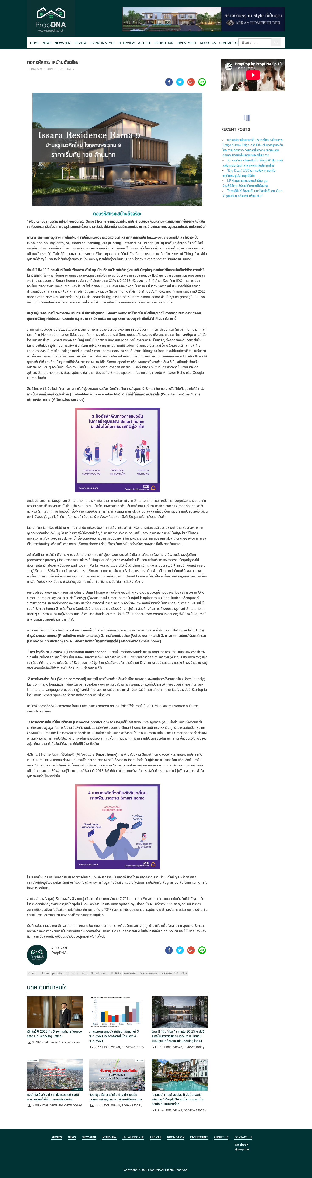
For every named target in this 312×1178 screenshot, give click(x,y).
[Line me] (202, 84)
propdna (57, 973)
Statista (116, 973)
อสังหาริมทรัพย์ (170, 973)
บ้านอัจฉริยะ (130, 973)
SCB (84, 973)
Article (144, 42)
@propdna (242, 1149)
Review (80, 42)
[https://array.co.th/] (203, 19)
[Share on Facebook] (169, 84)
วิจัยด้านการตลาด (149, 973)
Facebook (241, 1144)
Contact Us (229, 42)
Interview (126, 42)
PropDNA (64, 69)
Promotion (163, 42)
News (47, 42)
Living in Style (133, 1137)
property (72, 973)
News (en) (63, 42)
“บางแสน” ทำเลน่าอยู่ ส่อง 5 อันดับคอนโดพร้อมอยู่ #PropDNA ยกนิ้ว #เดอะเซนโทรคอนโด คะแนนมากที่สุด (178, 1099)
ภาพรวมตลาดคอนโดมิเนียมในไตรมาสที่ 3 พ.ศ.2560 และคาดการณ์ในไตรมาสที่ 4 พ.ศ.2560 (114, 1036)
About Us (208, 42)
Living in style (102, 42)
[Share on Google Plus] (191, 84)
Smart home (99, 973)
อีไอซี (184, 973)
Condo (32, 973)
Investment (187, 42)
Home (34, 42)
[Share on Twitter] (180, 84)
